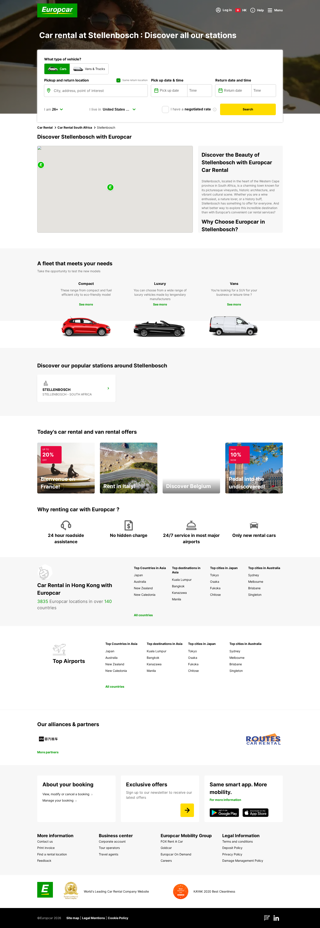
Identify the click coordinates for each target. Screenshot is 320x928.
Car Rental (45, 127)
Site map (72, 918)
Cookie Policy (118, 918)
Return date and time (233, 80)
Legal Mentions (93, 918)
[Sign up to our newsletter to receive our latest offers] (187, 810)
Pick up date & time (167, 80)
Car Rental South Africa (74, 127)
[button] (110, 187)
